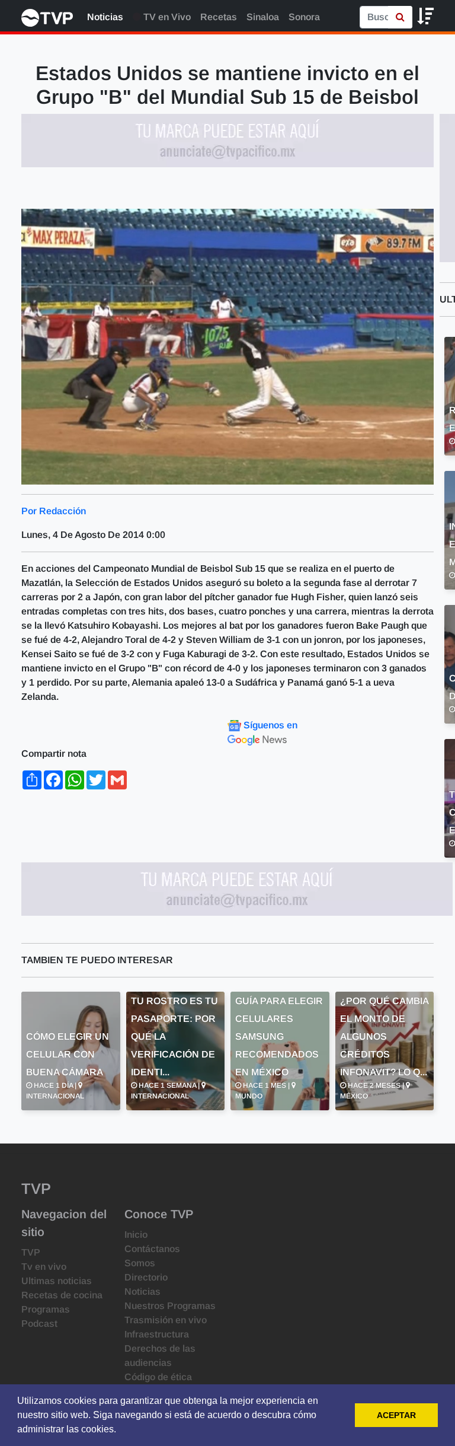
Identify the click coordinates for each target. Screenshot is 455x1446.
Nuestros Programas (170, 1306)
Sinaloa (262, 17)
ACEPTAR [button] (396, 1415)
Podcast (39, 1323)
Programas (45, 1309)
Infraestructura (156, 1334)
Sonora (304, 17)
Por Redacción (53, 511)
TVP (30, 1252)
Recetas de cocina (61, 1295)
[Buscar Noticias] (400, 17)
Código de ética (158, 1377)
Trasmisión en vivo (165, 1320)
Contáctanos (152, 1249)
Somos (139, 1263)
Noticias (105, 17)
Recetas (218, 17)
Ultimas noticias (56, 1281)
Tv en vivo (43, 1267)
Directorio (146, 1277)
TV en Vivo (166, 17)
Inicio (136, 1235)
